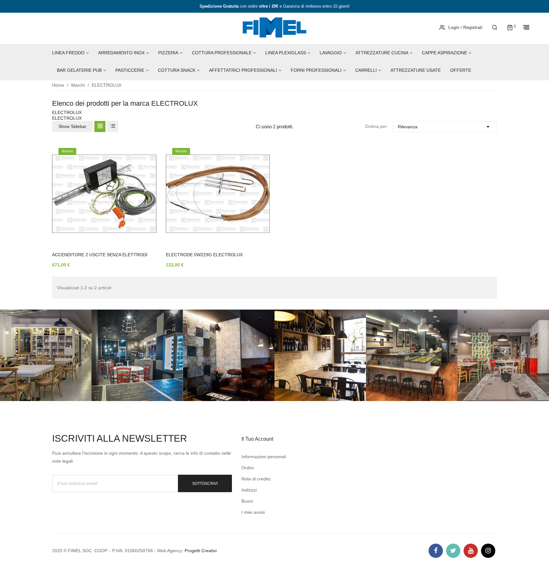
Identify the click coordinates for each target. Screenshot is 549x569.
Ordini (247, 467)
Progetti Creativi (201, 550)
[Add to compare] (142, 215)
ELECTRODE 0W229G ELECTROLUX (204, 254)
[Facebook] (436, 551)
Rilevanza (444, 127)
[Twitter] (453, 551)
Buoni (247, 501)
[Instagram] (488, 551)
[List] (112, 126)
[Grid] (99, 126)
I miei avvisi (253, 512)
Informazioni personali (263, 456)
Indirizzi (249, 489)
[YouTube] (471, 551)
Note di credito (256, 478)
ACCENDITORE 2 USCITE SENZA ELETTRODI (99, 254)
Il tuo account (257, 439)
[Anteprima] (142, 198)
